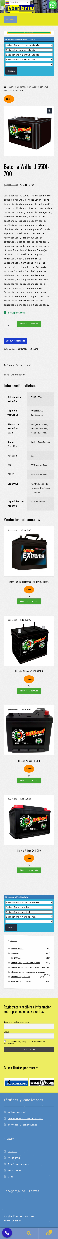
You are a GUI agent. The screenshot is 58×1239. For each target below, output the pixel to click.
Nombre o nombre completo (16, 1022)
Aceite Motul (17, 948)
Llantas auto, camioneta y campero (28, 972)
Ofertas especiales (20, 977)
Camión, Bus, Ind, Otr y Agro (25, 963)
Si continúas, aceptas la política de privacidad (24, 1042)
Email (6, 1032)
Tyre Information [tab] (14, 374)
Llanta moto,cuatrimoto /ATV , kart (28, 967)
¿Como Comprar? (13, 1220)
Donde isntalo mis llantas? (25, 1118)
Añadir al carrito (29, 324)
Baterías (22, 87)
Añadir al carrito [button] (29, 601)
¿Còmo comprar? (17, 1112)
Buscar (29, 1233)
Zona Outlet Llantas (21, 981)
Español (13, 2)
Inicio (11, 87)
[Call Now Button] (7, 1233)
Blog (10, 1176)
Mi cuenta (14, 1157)
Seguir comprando (15, 341)
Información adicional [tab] (18, 365)
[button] (49, 110)
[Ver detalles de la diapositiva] (16, 1082)
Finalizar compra (18, 1164)
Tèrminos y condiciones (22, 1124)
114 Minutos (38, 501)
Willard (33, 87)
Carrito (12, 1151)
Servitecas (14, 1170)
